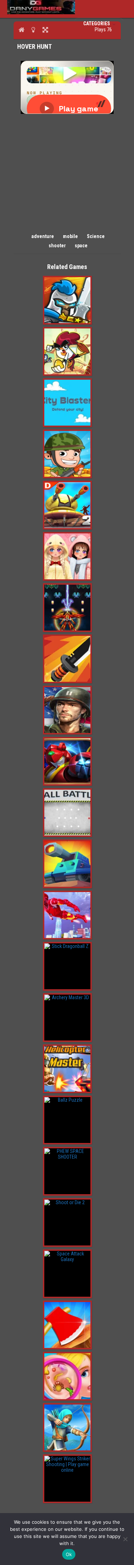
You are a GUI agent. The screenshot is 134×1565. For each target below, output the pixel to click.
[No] (125, 1539)
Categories (97, 23)
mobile (70, 236)
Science (96, 236)
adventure (42, 236)
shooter (57, 245)
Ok (69, 1554)
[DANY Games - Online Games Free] (41, 12)
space (81, 245)
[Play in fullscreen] (45, 29)
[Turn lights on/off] (33, 29)
